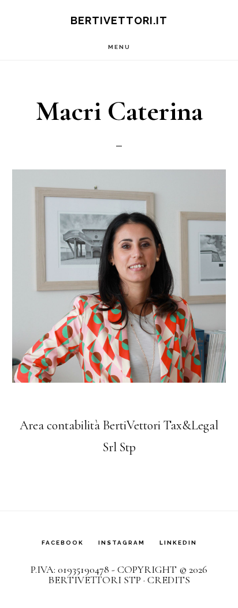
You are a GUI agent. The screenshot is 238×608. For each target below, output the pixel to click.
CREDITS (168, 579)
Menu (119, 47)
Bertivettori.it (119, 20)
